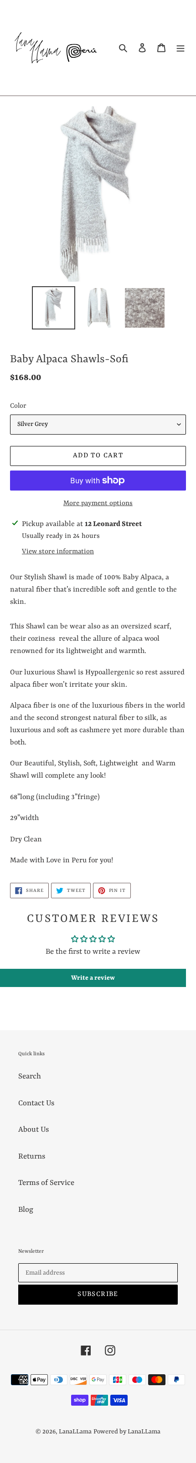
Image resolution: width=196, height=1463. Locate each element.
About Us (33, 1129)
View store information (58, 552)
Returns (31, 1156)
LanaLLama (75, 1431)
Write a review (93, 978)
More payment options (98, 503)
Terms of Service (46, 1183)
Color (18, 406)
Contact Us (36, 1103)
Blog (25, 1209)
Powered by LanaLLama (126, 1431)
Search (29, 1076)
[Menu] (180, 48)
